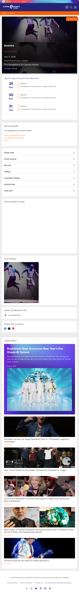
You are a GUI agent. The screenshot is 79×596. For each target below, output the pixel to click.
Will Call (7, 165)
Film (14, 1)
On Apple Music (14, 315)
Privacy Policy (12, 583)
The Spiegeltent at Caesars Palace (21, 65)
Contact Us (39, 583)
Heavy (24, 1)
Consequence (3, 1)
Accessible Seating (12, 178)
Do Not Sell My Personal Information (58, 583)
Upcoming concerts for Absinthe (21, 78)
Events (12, 13)
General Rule (9, 184)
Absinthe (23, 83)
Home (4, 13)
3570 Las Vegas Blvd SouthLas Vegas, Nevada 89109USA (15, 138)
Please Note (9, 153)
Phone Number (10, 159)
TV (19, 1)
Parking (7, 172)
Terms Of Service (26, 583)
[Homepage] (12, 7)
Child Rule (8, 191)
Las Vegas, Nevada (10, 68)
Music (8, 1)
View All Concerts (10, 51)
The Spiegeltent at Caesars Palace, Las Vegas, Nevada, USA (38, 86)
